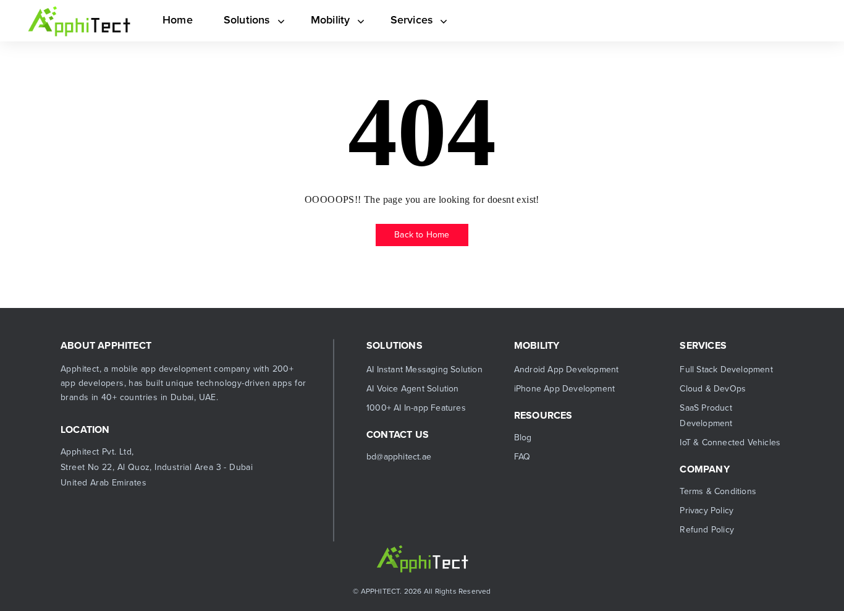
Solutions (243, 20)
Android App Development (566, 369)
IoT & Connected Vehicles (730, 442)
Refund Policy (707, 529)
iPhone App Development (564, 388)
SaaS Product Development (706, 415)
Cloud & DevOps (713, 388)
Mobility (322, 20)
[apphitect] (79, 20)
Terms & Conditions (718, 491)
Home (176, 20)
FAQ (522, 456)
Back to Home (421, 234)
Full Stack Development (726, 369)
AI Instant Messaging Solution (424, 369)
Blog (523, 437)
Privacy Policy (706, 510)
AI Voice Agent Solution (412, 388)
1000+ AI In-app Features (416, 407)
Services (399, 20)
